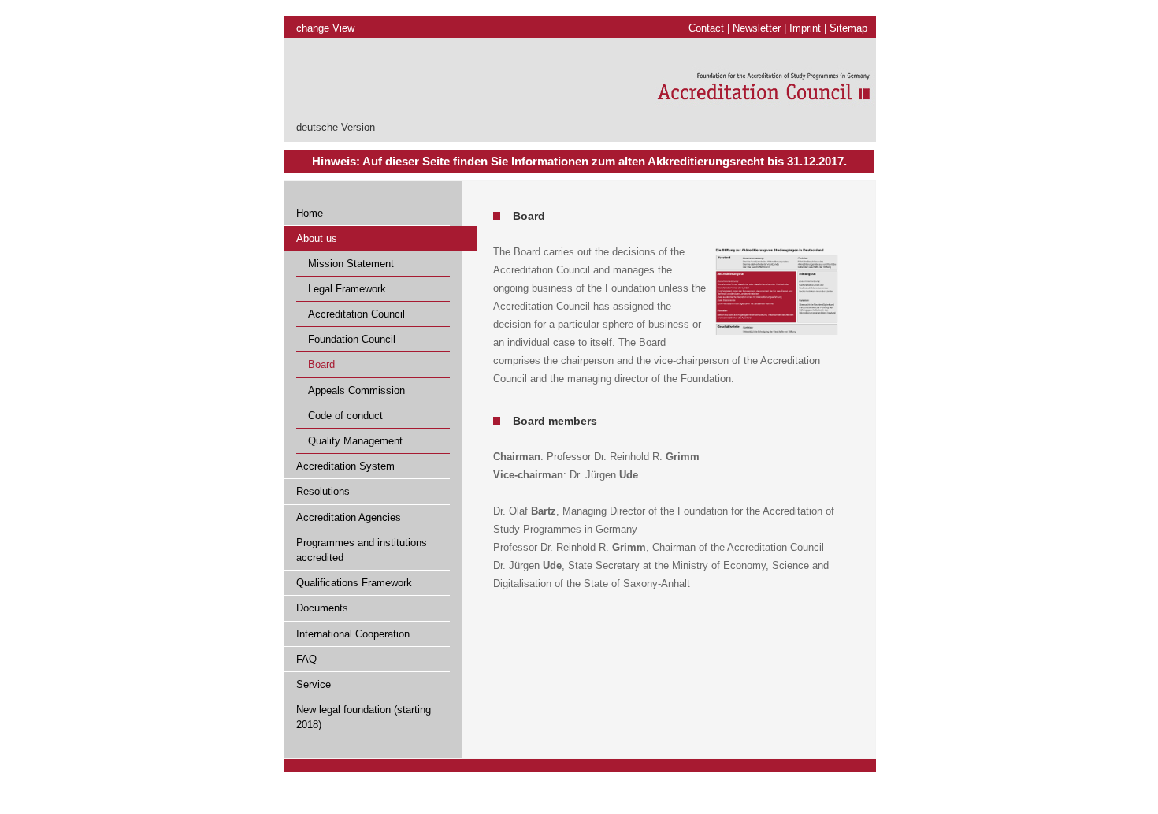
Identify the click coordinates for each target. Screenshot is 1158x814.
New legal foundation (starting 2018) (363, 717)
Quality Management (355, 441)
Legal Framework (347, 289)
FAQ (306, 659)
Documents (322, 608)
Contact (706, 28)
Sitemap (848, 28)
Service (313, 684)
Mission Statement (351, 263)
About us (316, 238)
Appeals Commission (356, 390)
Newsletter (757, 28)
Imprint (805, 28)
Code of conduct (345, 416)
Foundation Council (351, 339)
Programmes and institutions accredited (361, 550)
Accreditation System (345, 466)
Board (321, 364)
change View (325, 28)
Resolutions (323, 491)
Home (309, 213)
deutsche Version (335, 127)
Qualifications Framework (354, 583)
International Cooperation (353, 634)
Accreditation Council (356, 314)
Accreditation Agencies (348, 517)
